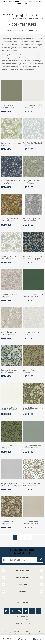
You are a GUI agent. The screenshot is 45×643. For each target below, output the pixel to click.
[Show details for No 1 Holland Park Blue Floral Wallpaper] (11, 166)
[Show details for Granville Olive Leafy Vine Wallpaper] (11, 128)
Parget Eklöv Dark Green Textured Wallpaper (33, 295)
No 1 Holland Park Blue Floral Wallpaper (10, 182)
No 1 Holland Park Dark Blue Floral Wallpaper (32, 258)
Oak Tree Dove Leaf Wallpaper (31, 333)
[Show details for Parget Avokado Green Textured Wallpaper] (33, 431)
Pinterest (25, 611)
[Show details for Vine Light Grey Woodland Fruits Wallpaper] (11, 317)
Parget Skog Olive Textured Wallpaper (9, 106)
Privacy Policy (34, 634)
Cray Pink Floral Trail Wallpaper (9, 295)
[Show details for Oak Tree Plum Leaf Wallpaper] (33, 355)
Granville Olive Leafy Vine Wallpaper (11, 144)
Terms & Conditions (17, 634)
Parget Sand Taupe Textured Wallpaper (31, 522)
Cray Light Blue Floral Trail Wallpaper (31, 182)
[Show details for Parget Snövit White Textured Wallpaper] (11, 393)
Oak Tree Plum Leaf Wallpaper (31, 371)
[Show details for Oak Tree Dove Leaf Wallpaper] (33, 317)
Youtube (19, 611)
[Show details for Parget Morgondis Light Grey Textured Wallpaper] (11, 469)
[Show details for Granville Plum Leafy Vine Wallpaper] (33, 393)
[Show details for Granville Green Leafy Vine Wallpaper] (11, 355)
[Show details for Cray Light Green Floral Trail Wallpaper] (11, 242)
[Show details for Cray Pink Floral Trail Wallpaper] (11, 279)
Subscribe (40, 559)
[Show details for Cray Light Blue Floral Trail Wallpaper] (33, 166)
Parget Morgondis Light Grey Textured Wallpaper (11, 484)
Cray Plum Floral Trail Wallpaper (9, 522)
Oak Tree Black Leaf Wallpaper (9, 447)
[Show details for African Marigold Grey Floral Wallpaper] (33, 204)
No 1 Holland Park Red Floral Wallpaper (32, 484)
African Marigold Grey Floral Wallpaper (31, 220)
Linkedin (38, 611)
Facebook (13, 611)
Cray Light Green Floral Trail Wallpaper (10, 258)
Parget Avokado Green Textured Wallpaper (32, 447)
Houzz (32, 611)
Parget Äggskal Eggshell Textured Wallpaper (32, 106)
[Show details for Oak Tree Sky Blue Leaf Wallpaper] (33, 128)
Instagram (6, 611)
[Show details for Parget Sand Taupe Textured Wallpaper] (33, 506)
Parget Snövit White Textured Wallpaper (9, 409)
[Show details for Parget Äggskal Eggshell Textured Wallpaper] (33, 90)
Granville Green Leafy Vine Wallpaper (9, 371)
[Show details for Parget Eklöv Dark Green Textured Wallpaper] (33, 279)
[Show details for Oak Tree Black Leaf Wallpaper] (11, 431)
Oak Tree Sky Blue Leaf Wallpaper (32, 144)
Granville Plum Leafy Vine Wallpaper (33, 409)
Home (4, 30)
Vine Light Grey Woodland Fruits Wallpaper (11, 333)
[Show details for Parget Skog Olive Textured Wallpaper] (11, 90)
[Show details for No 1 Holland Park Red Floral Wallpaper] (33, 469)
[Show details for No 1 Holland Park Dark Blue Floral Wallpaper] (33, 242)
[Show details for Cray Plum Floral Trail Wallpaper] (11, 506)
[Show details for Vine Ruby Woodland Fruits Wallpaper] (11, 204)
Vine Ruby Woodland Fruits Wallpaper (9, 220)
